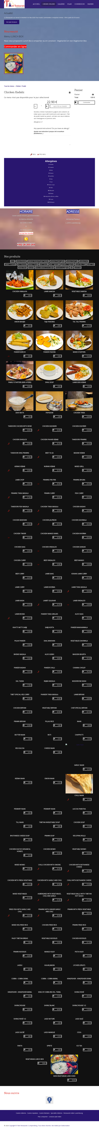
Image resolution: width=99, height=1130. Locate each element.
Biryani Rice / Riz (80, 264)
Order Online (49, 4)
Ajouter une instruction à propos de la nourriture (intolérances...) (49, 132)
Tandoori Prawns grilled (57, 261)
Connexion (80, 4)
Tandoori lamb (83, 261)
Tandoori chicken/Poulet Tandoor (38, 261)
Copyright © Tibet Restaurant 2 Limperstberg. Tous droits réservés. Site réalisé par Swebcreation (39, 1126)
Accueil (36, 4)
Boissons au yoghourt (62, 267)
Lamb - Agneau (53, 264)
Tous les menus (9, 86)
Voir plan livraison (11, 22)
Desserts (31, 267)
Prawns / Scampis (10, 264)
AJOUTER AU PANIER (60, 106)
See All (13, 261)
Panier (90, 4)
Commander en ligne (15, 46)
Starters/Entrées (21, 261)
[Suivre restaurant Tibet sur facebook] (49, 1100)
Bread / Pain (90, 264)
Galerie (61, 4)
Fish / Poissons (21, 264)
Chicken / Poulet (21, 86)
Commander (86, 102)
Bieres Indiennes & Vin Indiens (44, 267)
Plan (69, 4)
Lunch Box (77, 267)
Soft (71, 267)
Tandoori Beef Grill (72, 261)
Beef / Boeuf (43, 264)
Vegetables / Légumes (67, 264)
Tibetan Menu (22, 267)
